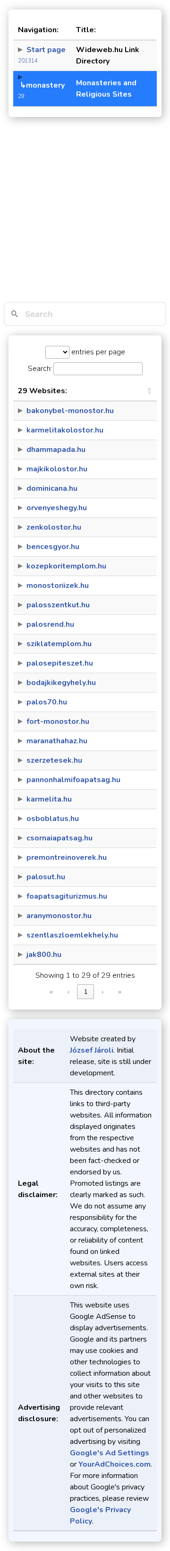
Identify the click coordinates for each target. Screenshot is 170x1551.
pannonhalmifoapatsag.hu (73, 780)
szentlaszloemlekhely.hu (72, 935)
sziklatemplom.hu (59, 644)
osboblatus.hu (52, 818)
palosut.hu (45, 877)
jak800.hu (43, 954)
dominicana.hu (51, 488)
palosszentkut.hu (58, 605)
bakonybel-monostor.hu (70, 411)
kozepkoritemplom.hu (66, 566)
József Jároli (91, 1050)
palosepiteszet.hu (59, 663)
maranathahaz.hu (56, 741)
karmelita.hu (49, 799)
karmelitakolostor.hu (64, 430)
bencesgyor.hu (52, 546)
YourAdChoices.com (114, 1464)
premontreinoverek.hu (66, 857)
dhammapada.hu (55, 449)
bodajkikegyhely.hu (61, 682)
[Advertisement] (85, 211)
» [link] (119, 991)
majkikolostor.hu (56, 469)
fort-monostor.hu (57, 721)
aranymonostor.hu (59, 916)
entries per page (97, 352)
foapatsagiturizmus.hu (66, 896)
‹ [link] (68, 991)
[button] (149, 391)
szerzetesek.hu (54, 760)
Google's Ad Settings (109, 1453)
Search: (40, 368)
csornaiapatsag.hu (59, 838)
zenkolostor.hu (53, 527)
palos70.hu (46, 702)
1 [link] (85, 991)
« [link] (51, 991)
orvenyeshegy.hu (56, 508)
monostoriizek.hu (57, 585)
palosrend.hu (50, 624)
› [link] (102, 991)
